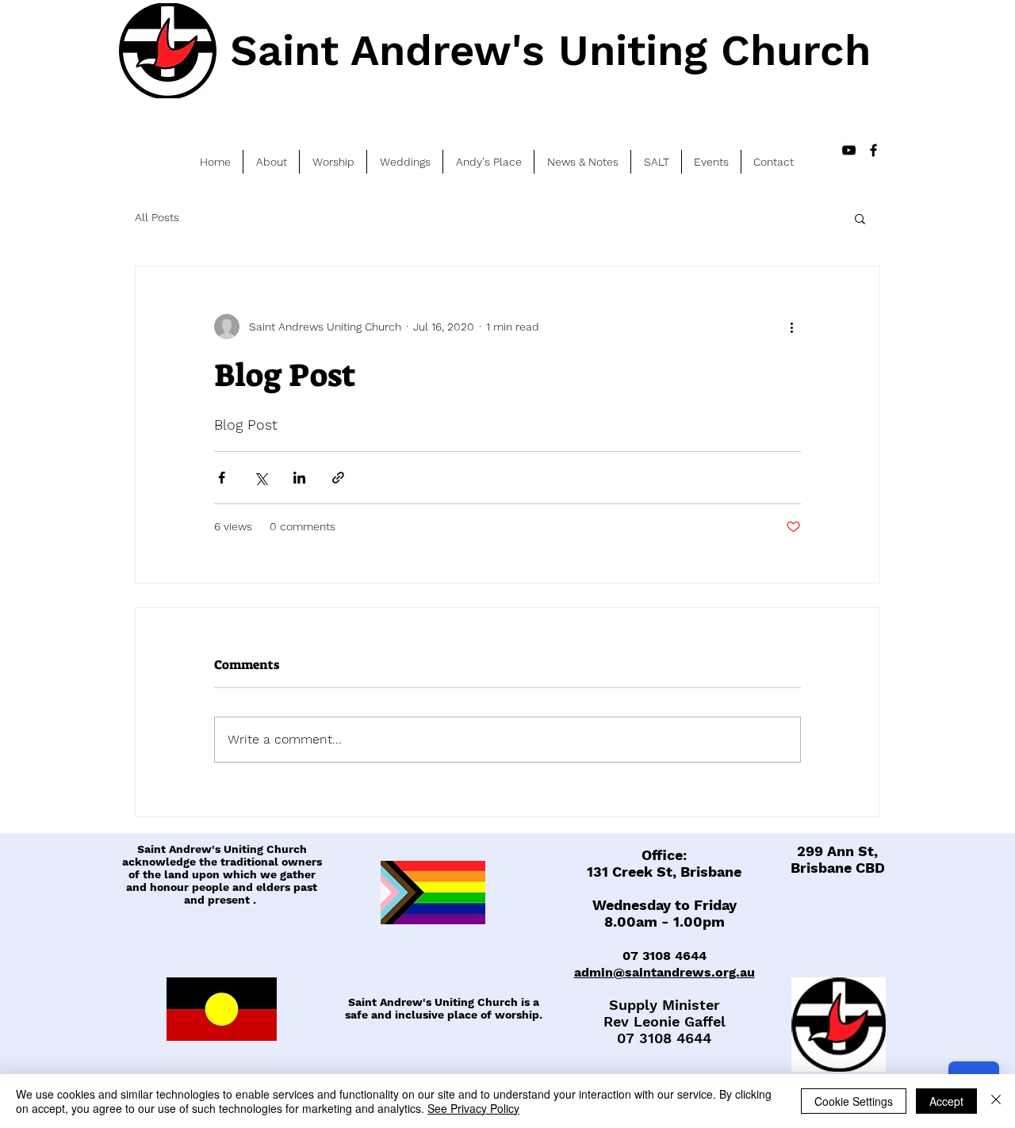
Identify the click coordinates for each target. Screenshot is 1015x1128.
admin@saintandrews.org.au (664, 972)
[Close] (995, 1101)
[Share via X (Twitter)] (260, 477)
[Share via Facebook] (221, 477)
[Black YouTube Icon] (849, 150)
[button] (860, 218)
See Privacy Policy (473, 1108)
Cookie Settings (853, 1101)
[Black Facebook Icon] (873, 150)
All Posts (157, 217)
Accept (946, 1101)
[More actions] (791, 326)
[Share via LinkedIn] (299, 477)
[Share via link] (338, 477)
